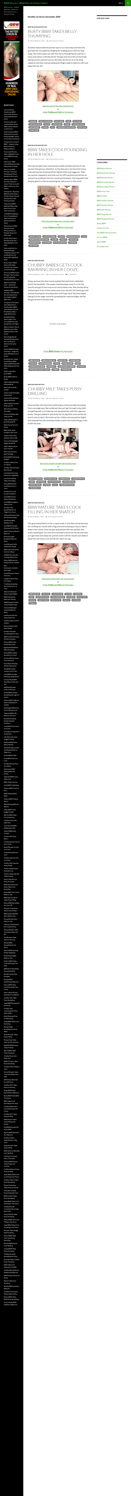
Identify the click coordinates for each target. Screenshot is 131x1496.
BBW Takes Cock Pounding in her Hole (57, 152)
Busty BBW (101, 223)
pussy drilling (69, 482)
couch (61, 236)
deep (68, 121)
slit (52, 127)
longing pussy (78, 124)
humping (71, 597)
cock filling (57, 594)
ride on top (56, 600)
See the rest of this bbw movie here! (58, 106)
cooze (56, 363)
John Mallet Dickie (56, 41)
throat (33, 603)
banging (33, 121)
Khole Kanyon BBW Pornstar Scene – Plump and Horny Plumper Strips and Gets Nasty (10, 230)
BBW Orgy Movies (104, 214)
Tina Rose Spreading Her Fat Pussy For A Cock (10, 586)
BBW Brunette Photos (105, 187)
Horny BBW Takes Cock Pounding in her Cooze (11, 987)
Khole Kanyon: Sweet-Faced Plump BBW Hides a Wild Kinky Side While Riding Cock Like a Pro (11, 363)
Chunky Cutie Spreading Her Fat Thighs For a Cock (10, 510)
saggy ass (73, 239)
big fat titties (35, 236)
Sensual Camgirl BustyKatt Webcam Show (10, 539)
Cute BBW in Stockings (11, 785)
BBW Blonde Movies (36, 260)
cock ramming (45, 363)
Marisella (51, 366)
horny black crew (37, 366)
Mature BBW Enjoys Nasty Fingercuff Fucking (10, 1164)
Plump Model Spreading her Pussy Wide (10, 1029)
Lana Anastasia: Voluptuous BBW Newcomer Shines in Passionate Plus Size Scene (10, 114)
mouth (63, 239)
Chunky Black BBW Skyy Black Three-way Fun (11, 682)
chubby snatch (78, 479)
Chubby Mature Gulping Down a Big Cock (10, 1140)
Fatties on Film (35, 124)
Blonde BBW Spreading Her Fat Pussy (10, 945)
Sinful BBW (101, 242)
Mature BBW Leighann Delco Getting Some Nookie (11, 702)
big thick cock (50, 479)
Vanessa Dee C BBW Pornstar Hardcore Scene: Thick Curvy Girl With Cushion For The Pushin (11, 183)
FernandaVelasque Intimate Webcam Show (10, 610)
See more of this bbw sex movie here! (58, 578)
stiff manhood (60, 242)
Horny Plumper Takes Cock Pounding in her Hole (11, 1074)
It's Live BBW (102, 237)
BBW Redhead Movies (105, 219)
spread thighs (35, 485)
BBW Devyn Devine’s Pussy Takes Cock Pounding (11, 887)
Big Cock (46, 594)
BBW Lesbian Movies (105, 200)
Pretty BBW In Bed (10, 755)
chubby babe (75, 360)
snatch (66, 600)
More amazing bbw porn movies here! (58, 221)
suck (55, 485)
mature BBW (34, 127)
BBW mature (34, 594)
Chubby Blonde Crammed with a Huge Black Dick (11, 1209)
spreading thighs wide (66, 127)
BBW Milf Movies (104, 210)
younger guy (35, 488)
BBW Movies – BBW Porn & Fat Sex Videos (26, 3)
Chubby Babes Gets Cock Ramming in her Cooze (55, 267)
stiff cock (82, 127)
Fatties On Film (103, 228)
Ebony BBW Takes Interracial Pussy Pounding (10, 1238)
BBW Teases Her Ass (10, 782)
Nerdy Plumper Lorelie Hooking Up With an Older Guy (11, 750)
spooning (47, 242)
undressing (66, 369)
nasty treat (43, 600)
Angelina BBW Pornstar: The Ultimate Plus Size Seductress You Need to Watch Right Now (11, 294)
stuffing (72, 242)
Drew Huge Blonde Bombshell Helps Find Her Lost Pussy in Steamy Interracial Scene (11, 341)
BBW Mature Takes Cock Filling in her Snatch (54, 509)
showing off (35, 242)
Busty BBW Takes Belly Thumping (52, 34)
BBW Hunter (34, 360)
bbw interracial (49, 360)
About (120, 3)
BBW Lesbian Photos (105, 205)
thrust (55, 369)
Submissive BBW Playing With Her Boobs (9, 771)
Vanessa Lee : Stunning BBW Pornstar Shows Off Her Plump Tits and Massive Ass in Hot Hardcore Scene (11, 196)
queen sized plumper (67, 366)
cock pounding (50, 236)
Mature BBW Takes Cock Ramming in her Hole (11, 963)
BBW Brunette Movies (105, 182)
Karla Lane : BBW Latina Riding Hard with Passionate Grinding (11, 164)
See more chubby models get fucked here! (58, 463)
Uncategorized (102, 246)
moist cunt (82, 597)
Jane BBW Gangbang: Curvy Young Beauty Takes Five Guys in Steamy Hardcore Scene (11, 218)
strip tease (34, 130)
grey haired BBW (58, 597)
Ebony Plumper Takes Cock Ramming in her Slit (11, 932)
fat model (41, 482)
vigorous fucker (67, 485)
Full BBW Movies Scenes (106, 233)
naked (45, 127)
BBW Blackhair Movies (37, 27)
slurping (81, 366)
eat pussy (77, 121)
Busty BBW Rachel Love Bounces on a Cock (10, 486)
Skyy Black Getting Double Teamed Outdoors (10, 721)
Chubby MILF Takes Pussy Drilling (55, 391)
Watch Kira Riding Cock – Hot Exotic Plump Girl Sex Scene (11, 285)
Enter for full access (58, 112)
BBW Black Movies (104, 168)
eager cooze (68, 363)
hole (84, 236)
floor (47, 124)
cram (32, 482)
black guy (63, 360)
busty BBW (59, 121)
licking (54, 239)
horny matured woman (39, 239)
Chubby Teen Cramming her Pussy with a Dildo (11, 1011)
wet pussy (34, 245)
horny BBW (57, 124)
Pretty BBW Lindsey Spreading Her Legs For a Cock (11, 695)
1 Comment (72, 274)
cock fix (33, 363)
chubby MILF (64, 479)
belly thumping (46, 121)
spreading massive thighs (39, 369)
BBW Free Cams (103, 191)
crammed (77, 594)
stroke (47, 485)
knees (67, 124)
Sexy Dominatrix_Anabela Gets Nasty (11, 568)
